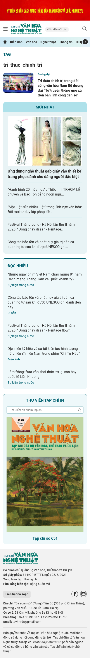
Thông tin (66, 42)
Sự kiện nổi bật (57, 29)
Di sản (12, 313)
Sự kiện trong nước (21, 285)
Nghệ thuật (48, 42)
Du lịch (80, 42)
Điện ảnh (14, 359)
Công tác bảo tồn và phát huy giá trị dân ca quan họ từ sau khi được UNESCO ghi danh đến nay (44, 302)
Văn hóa (31, 42)
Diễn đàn (16, 42)
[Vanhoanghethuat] (5, 42)
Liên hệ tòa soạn (16, 594)
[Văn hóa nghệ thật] (20, 563)
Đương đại (44, 74)
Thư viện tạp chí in (45, 400)
